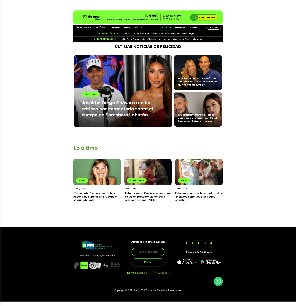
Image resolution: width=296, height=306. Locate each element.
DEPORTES (115, 27)
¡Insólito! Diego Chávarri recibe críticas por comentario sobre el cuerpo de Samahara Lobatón (117, 108)
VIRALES (128, 27)
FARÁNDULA (101, 27)
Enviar (148, 262)
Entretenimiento (137, 180)
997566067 (162, 272)
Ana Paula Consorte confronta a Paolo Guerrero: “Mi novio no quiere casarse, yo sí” (197, 81)
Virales (82, 180)
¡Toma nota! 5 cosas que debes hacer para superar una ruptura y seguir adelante (95, 197)
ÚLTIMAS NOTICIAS (84, 27)
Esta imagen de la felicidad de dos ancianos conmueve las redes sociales (198, 197)
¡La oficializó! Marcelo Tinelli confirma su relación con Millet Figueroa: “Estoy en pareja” (197, 118)
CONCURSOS (165, 27)
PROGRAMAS (181, 27)
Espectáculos (90, 94)
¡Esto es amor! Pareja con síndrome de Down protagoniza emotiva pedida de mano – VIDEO (148, 197)
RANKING (194, 27)
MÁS (137, 27)
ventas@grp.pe (139, 272)
